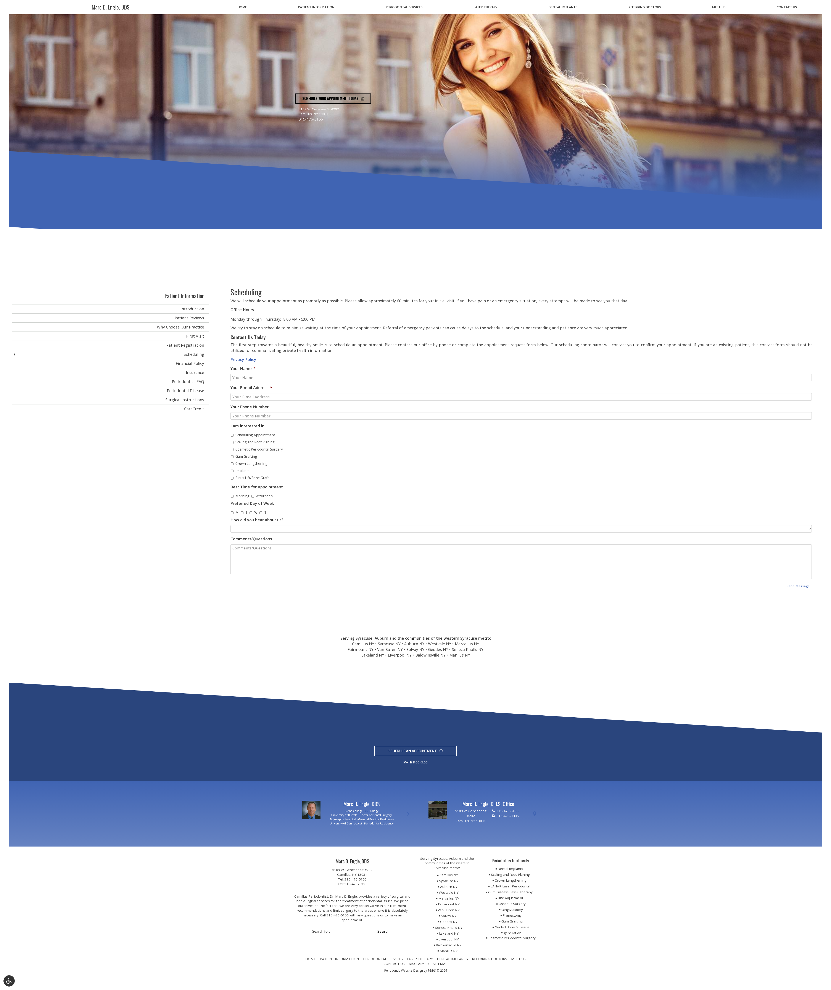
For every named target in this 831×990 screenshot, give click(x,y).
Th (266, 512)
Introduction (192, 308)
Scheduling (194, 354)
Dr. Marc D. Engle (343, 896)
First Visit (195, 336)
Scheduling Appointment (255, 435)
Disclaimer (419, 963)
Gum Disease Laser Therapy (510, 892)
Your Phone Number (249, 406)
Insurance (195, 372)
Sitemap (440, 963)
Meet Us (718, 7)
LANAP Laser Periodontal (510, 886)
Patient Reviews (189, 317)
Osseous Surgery (512, 903)
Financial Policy (190, 363)
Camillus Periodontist (311, 896)
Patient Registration (185, 345)
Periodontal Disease (185, 390)
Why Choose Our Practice (180, 327)
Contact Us (787, 7)
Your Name (243, 368)
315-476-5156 (311, 119)
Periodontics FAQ (188, 381)
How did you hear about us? (256, 519)
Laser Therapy (485, 7)
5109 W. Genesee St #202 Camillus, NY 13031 (352, 872)
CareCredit (194, 408)
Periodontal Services (404, 7)
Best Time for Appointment (256, 487)
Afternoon (264, 496)
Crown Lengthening (251, 463)
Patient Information (316, 7)
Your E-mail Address (251, 387)
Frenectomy (512, 915)
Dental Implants (563, 7)
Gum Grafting (246, 456)
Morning (242, 496)
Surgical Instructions (184, 399)
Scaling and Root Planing (255, 442)
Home (242, 7)
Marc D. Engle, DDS (110, 7)
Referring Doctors (644, 7)
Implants (242, 470)
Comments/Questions (251, 538)
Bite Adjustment (510, 898)
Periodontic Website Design (403, 970)
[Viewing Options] (9, 981)
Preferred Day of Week (252, 503)
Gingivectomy (512, 909)
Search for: (321, 931)
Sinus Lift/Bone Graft (252, 477)
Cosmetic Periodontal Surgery (259, 449)
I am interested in (247, 425)
